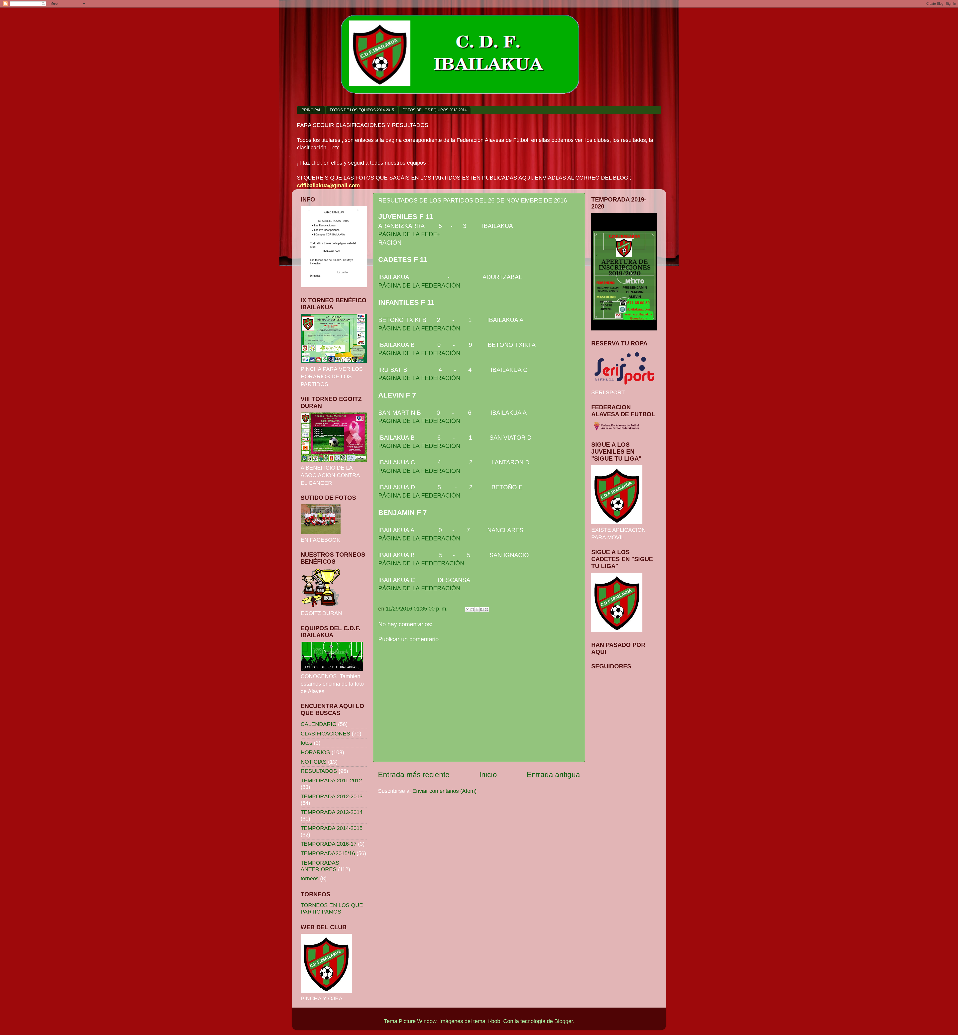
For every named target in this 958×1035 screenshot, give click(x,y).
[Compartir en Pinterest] (486, 609)
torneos (310, 878)
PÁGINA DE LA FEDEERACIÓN (421, 563)
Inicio (488, 774)
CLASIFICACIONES (325, 733)
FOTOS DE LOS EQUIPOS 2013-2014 (434, 110)
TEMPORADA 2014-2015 (331, 828)
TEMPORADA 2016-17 (329, 844)
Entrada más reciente (414, 774)
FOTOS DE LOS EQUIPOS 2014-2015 (362, 110)
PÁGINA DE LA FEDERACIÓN (419, 285)
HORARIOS (315, 752)
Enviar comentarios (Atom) (444, 791)
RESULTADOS (319, 771)
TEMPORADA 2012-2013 (331, 796)
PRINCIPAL (311, 110)
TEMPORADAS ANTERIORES (320, 866)
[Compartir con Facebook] (481, 609)
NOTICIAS (314, 762)
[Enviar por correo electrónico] (467, 609)
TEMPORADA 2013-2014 (331, 812)
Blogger (563, 1021)
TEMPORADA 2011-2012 (331, 780)
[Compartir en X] (477, 609)
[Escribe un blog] (472, 609)
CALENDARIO (319, 724)
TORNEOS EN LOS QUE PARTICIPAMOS (332, 908)
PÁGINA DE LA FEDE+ (409, 234)
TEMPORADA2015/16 (328, 853)
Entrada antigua (553, 774)
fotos (306, 743)
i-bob (494, 1021)
